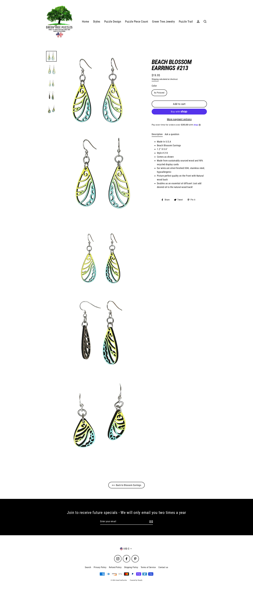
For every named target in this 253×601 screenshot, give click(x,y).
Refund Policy (115, 567)
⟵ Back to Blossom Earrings (126, 485)
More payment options (179, 119)
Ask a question (172, 134)
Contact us (163, 567)
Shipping (155, 79)
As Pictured (159, 92)
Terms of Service (148, 567)
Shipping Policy (131, 567)
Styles (96, 21)
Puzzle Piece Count (136, 21)
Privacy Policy (100, 567)
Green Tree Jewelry (163, 21)
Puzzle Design (112, 21)
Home (85, 21)
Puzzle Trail (186, 21)
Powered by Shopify (136, 580)
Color (154, 85)
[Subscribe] (151, 522)
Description (157, 134)
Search (88, 567)
